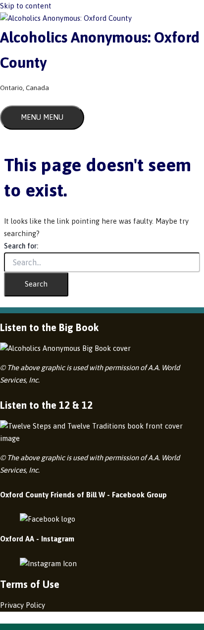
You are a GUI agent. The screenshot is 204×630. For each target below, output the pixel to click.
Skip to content (25, 5)
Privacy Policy (22, 605)
